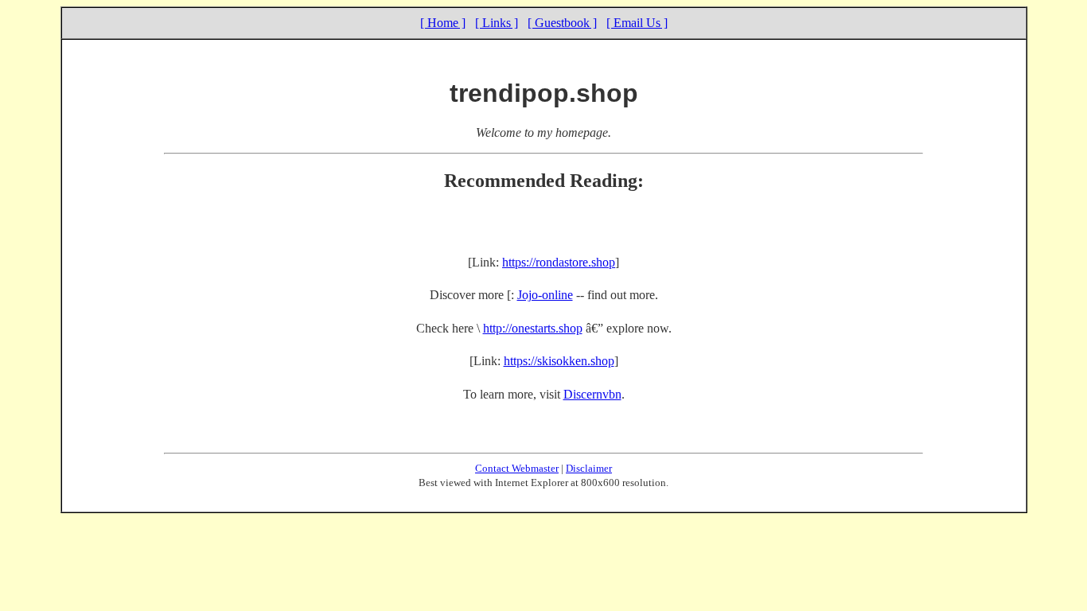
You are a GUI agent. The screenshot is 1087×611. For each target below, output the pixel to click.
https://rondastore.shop (558, 262)
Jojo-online (545, 295)
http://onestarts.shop (532, 328)
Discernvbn (592, 394)
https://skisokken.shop (559, 361)
